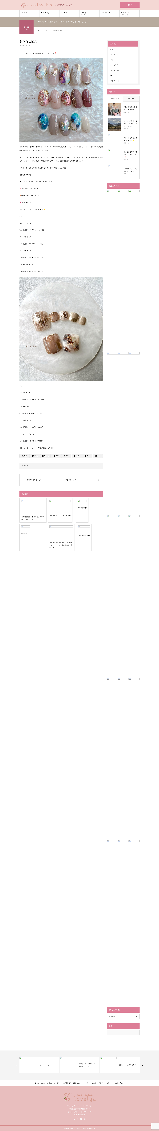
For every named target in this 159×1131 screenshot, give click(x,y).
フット (112, 60)
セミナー (87, 1083)
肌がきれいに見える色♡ (87, 1065)
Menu (64, 13)
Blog (83, 13)
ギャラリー (57, 1083)
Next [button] (142, 1065)
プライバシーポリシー (105, 1083)
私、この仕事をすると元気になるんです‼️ (130, 154)
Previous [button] (17, 1065)
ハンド (112, 49)
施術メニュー (77, 1083)
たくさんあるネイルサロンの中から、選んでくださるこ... (130, 123)
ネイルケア (114, 65)
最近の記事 (115, 98)
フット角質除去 (115, 70)
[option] (39, 1065)
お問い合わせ (119, 1083)
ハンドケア (114, 54)
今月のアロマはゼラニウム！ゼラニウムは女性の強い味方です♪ (127, 1065)
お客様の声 (67, 1083)
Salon (24, 13)
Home (37, 1083)
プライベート (115, 81)
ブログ (94, 1083)
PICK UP (131, 98)
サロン (31, 45)
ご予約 (130, 5)
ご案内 (49, 1083)
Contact (125, 13)
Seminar (105, 13)
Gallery (45, 13)
